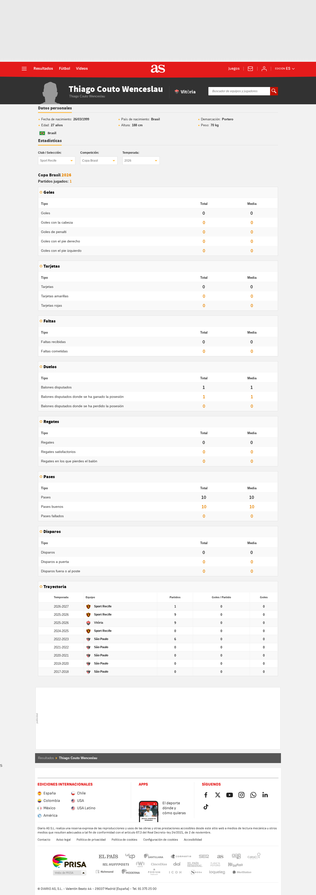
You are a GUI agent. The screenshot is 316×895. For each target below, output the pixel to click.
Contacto (44, 840)
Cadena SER (204, 856)
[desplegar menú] (24, 68)
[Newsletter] (250, 69)
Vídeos (82, 69)
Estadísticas (50, 140)
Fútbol (64, 69)
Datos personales (55, 108)
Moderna (104, 872)
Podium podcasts (131, 872)
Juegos (233, 69)
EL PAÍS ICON (154, 872)
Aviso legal (63, 840)
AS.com (220, 856)
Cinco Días (157, 864)
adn (236, 856)
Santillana (153, 856)
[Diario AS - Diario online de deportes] (158, 69)
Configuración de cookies (160, 840)
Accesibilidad (193, 840)
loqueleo (196, 872)
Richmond (252, 864)
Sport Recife (48, 160)
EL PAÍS (108, 856)
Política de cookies (124, 840)
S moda (175, 872)
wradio (142, 864)
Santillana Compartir (181, 856)
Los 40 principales (130, 856)
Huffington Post (115, 864)
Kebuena (232, 864)
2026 (127, 160)
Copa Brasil (90, 160)
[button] (70, 873)
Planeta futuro (211, 864)
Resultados (43, 69)
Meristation (217, 872)
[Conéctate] (264, 69)
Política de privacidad (91, 840)
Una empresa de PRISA (69, 861)
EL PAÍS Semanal (193, 864)
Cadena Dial (176, 864)
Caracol (254, 856)
